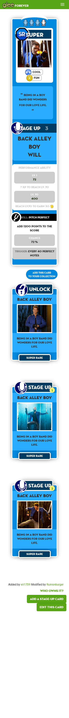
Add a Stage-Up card (46, 599)
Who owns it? (51, 591)
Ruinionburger (55, 584)
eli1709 (25, 584)
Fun (36, 78)
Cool (36, 72)
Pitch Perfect (34, 217)
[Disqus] (34, 663)
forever (15, 4)
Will (34, 154)
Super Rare (34, 35)
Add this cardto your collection (41, 274)
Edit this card (51, 607)
